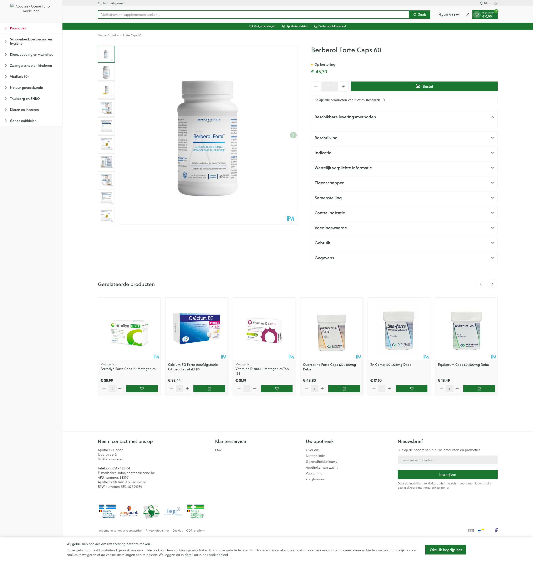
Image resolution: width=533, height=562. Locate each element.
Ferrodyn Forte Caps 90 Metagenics (128, 368)
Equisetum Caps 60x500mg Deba (463, 364)
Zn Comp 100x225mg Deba (390, 364)
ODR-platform (195, 530)
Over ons (313, 450)
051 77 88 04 (121, 468)
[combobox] (253, 14)
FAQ (218, 450)
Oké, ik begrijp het (446, 549)
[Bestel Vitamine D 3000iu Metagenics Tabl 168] (277, 388)
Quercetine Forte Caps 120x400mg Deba (329, 366)
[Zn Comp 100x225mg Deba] (399, 329)
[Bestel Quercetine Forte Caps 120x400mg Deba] (344, 388)
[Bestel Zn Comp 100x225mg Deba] (411, 388)
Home (102, 35)
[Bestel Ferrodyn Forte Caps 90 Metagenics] (142, 388)
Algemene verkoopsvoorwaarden (120, 530)
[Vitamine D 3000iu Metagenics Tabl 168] (264, 329)
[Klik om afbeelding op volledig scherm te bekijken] (208, 135)
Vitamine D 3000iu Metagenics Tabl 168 (262, 371)
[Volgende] (293, 135)
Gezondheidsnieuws (321, 461)
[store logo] (31, 11)
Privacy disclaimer (157, 530)
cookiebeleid (218, 554)
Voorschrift (314, 473)
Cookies (177, 530)
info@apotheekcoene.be (136, 472)
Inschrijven (447, 474)
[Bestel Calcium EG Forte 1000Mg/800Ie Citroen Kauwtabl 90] (209, 388)
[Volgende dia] (493, 284)
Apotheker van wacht (321, 467)
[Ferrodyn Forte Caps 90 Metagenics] (129, 329)
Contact (103, 3)
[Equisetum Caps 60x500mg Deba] (466, 329)
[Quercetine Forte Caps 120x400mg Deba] (331, 329)
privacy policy (440, 487)
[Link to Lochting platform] (496, 530)
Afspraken (118, 3)
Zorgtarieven (315, 479)
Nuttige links (315, 455)
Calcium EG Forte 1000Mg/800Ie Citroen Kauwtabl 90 (193, 366)
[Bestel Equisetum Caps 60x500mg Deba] (479, 388)
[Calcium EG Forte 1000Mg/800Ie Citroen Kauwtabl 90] (197, 329)
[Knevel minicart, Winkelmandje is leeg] (477, 14)
